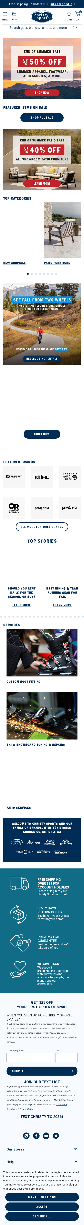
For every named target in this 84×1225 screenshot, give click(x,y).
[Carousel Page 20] (42, 617)
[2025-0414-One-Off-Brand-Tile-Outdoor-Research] (14, 508)
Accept (42, 1206)
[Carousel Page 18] (34, 617)
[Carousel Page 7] (52, 274)
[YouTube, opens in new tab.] (46, 1136)
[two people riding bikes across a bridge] (42, 324)
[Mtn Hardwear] (70, 477)
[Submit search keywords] (71, 25)
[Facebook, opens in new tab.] (36, 1136)
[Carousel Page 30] (83, 617)
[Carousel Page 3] (36, 274)
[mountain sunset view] (42, 68)
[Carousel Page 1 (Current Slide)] (28, 274)
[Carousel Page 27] (71, 617)
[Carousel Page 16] (26, 617)
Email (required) (15, 1050)
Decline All (42, 1216)
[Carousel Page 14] (18, 617)
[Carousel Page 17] (30, 617)
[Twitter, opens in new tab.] (56, 1136)
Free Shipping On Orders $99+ (40, 4)
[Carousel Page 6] (48, 274)
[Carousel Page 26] (66, 617)
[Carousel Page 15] (22, 617)
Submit (17, 1071)
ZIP (57, 1050)
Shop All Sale (42, 117)
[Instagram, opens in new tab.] (26, 1136)
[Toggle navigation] (4, 14)
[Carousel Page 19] (38, 617)
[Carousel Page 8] (56, 274)
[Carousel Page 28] (75, 617)
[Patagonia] (42, 508)
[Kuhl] (42, 477)
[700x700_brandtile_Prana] (70, 508)
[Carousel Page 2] (32, 274)
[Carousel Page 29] (79, 617)
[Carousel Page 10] (1, 617)
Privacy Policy (26, 1109)
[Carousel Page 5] (44, 274)
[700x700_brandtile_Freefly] (14, 477)
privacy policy (19, 1176)
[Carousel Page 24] (58, 617)
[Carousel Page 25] (62, 617)
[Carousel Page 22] (50, 617)
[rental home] (14, 14)
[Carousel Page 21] (46, 617)
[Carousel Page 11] (5, 617)
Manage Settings (42, 1197)
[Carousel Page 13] (13, 617)
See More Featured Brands (42, 526)
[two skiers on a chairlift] (42, 413)
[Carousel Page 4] (40, 274)
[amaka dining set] (42, 159)
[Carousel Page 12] (9, 617)
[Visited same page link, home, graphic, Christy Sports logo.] (42, 16)
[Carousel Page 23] (54, 617)
